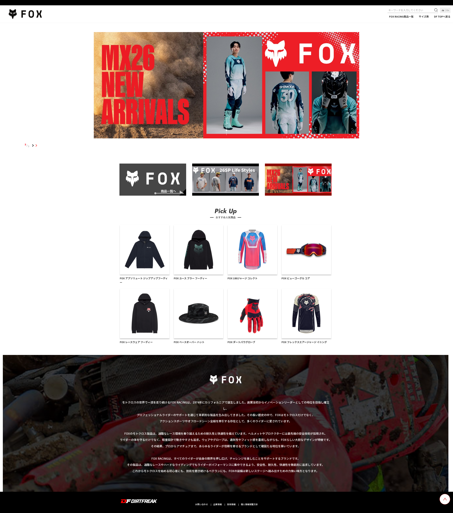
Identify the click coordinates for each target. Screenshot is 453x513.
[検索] (436, 10)
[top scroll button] (445, 499)
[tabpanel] (227, 86)
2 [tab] (36, 145)
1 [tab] (33, 145)
